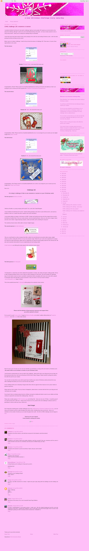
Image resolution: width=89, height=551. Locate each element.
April (64, 220)
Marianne (10, 447)
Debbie (9, 498)
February (65, 224)
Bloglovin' (65, 214)
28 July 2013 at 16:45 (17, 471)
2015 (63, 187)
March (64, 222)
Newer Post (7, 534)
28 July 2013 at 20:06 (16, 479)
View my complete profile (72, 46)
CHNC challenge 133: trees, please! (70, 208)
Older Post (55, 534)
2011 (63, 231)
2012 (63, 229)
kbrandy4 (10, 471)
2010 (63, 233)
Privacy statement (14, 21)
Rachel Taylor (27, 64)
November (65, 195)
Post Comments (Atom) (16, 536)
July (64, 203)
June (64, 216)
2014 (63, 189)
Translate (70, 55)
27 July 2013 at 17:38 (20, 462)
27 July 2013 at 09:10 (17, 438)
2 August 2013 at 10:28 (17, 498)
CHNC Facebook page (23, 399)
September (65, 199)
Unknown (10, 488)
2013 (63, 191)
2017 (63, 183)
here (15, 316)
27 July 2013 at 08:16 (18, 431)
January (65, 226)
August (64, 201)
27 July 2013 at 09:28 (17, 447)
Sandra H (10, 438)
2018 (63, 181)
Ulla (27, 155)
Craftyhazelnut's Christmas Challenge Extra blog (43, 408)
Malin (28, 109)
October (65, 197)
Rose (9, 454)
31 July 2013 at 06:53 (17, 488)
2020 (63, 177)
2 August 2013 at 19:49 (18, 505)
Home (6, 21)
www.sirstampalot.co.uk (10, 279)
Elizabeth (10, 505)
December (65, 193)
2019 (63, 179)
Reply (9, 434)
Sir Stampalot (17, 261)
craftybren (10, 431)
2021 (63, 175)
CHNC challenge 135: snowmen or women (18, 26)
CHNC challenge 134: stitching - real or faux (72, 206)
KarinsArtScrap (11, 462)
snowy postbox (18, 315)
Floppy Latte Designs (15, 185)
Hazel (69, 43)
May (64, 218)
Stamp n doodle (13, 134)
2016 (63, 185)
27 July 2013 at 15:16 (15, 454)
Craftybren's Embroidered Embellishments (36, 88)
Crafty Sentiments (20, 226)
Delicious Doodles (18, 196)
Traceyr (9, 479)
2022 (63, 173)
